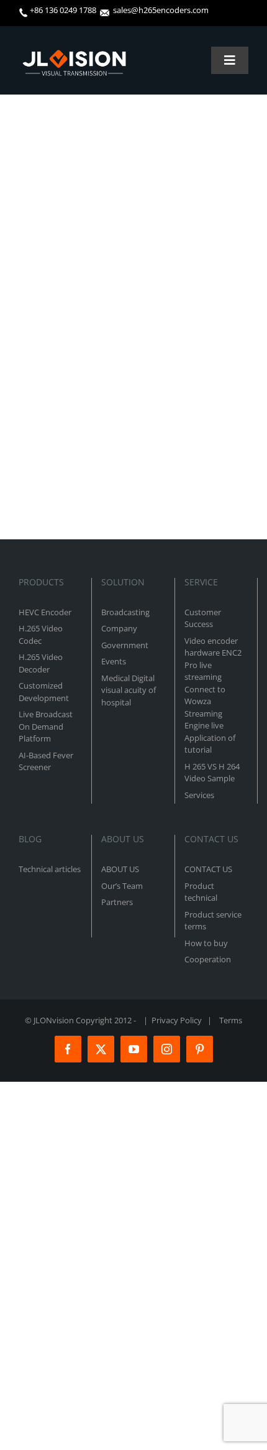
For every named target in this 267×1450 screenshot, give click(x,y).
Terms (230, 1020)
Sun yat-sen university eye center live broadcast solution (128, 295)
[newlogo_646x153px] (74, 55)
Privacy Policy (177, 1020)
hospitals (38, 313)
